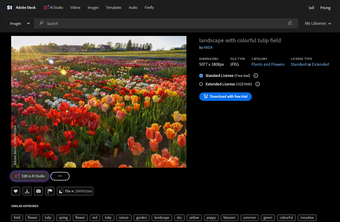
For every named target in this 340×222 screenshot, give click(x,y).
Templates (113, 7)
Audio (133, 7)
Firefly (149, 7)
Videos (75, 7)
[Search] (41, 23)
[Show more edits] (60, 176)
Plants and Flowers (268, 64)
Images (93, 7)
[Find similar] (290, 23)
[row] (17, 218)
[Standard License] (255, 75)
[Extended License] (257, 84)
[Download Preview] (27, 191)
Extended (320, 64)
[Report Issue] (49, 191)
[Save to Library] (15, 191)
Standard (299, 64)
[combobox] (166, 23)
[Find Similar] (38, 191)
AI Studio (56, 7)
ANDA (207, 47)
